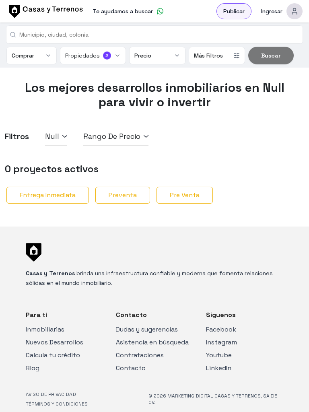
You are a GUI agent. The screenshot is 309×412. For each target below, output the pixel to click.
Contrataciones (140, 355)
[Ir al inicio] (44, 11)
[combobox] (157, 34)
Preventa (123, 195)
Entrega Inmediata (48, 195)
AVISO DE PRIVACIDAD (51, 394)
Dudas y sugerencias (147, 329)
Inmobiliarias (45, 329)
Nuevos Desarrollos (54, 342)
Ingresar (271, 11)
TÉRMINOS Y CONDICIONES (57, 404)
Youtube (219, 355)
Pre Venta (185, 195)
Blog (32, 368)
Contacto (131, 368)
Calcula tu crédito (53, 355)
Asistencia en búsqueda (152, 342)
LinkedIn (218, 368)
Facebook (221, 329)
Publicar (234, 11)
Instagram (221, 342)
